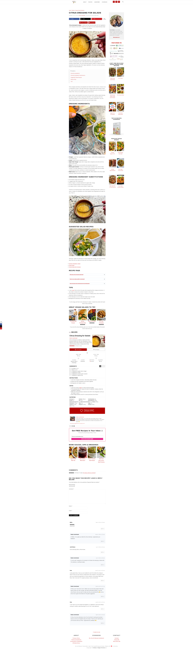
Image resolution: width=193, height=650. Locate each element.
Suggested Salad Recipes (76, 77)
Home (70, 10)
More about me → (116, 37)
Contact (117, 638)
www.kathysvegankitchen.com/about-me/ (77, 423)
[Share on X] (1, 326)
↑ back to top (96, 632)
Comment (71, 489)
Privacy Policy (76, 638)
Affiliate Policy (76, 642)
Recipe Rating (72, 484)
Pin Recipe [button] (97, 349)
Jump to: (73, 70)
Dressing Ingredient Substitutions (78, 75)
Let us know (86, 411)
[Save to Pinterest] (1, 328)
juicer (73, 290)
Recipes (73, 10)
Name (70, 506)
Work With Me (116, 641)
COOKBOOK (104, 2)
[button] (70, 345)
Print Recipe (92, 22)
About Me (116, 639)
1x (100, 366)
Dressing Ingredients (75, 73)
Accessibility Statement (76, 641)
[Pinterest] (72, 426)
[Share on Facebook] (1, 324)
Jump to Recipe (84, 22)
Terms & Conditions (76, 639)
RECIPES (90, 2)
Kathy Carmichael (73, 338)
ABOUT (84, 2)
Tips (72, 81)
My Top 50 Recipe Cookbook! (96, 638)
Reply (102, 528)
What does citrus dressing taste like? (76, 274)
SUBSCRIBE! (97, 2)
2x (102, 366)
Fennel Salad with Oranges (75, 266)
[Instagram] (71, 426)
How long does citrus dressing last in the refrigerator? (80, 283)
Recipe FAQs (73, 79)
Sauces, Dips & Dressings (79, 10)
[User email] (74, 426)
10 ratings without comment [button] (89, 472)
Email (70, 510)
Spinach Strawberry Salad (74, 263)
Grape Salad (71, 265)
